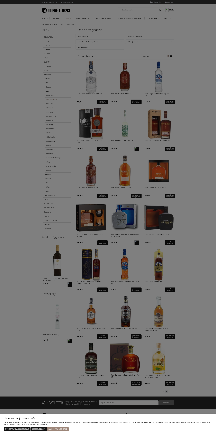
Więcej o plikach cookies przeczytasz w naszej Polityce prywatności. (26, 424)
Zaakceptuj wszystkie (57, 429)
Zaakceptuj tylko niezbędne (17, 429)
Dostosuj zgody (38, 429)
